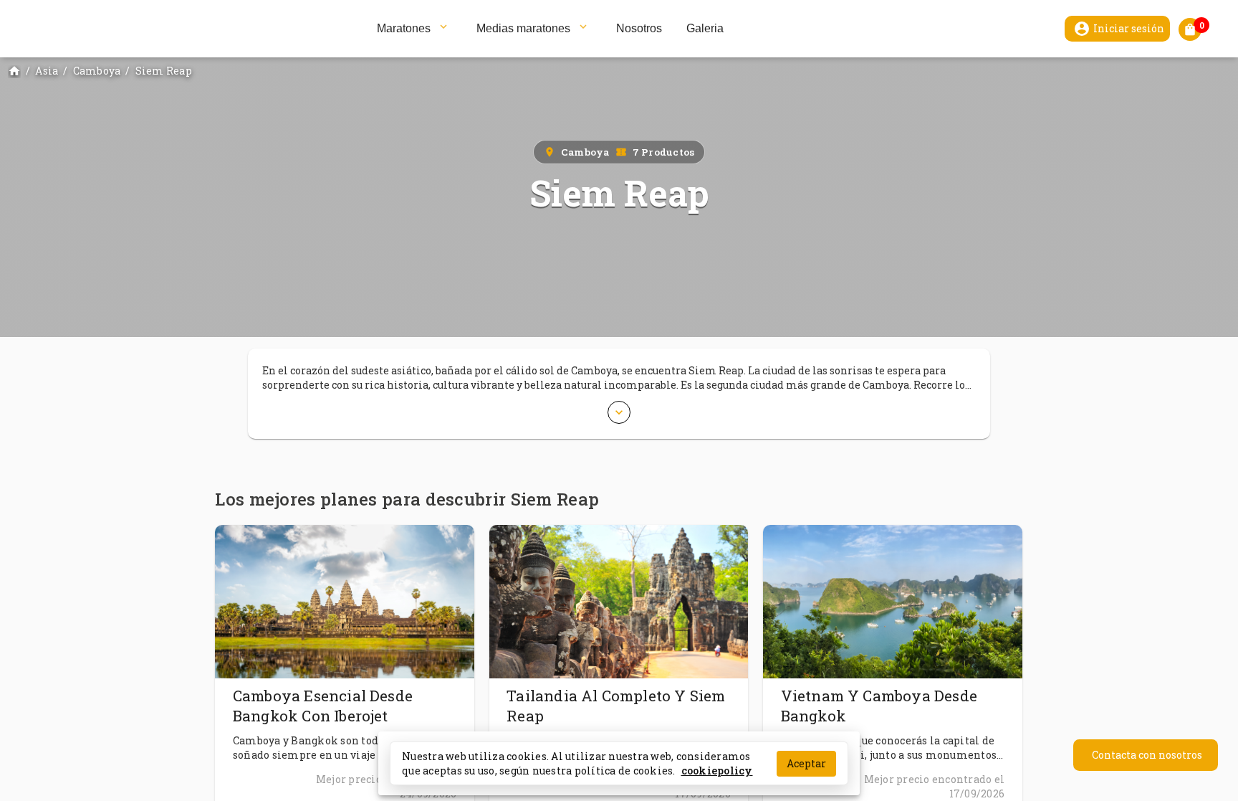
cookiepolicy (717, 770)
